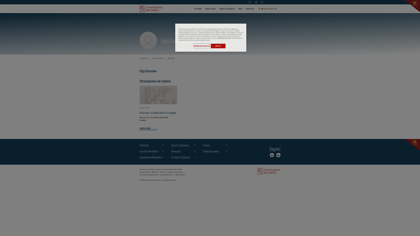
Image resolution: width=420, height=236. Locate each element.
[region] (210, 38)
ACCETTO (218, 46)
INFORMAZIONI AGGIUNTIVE (202, 46)
